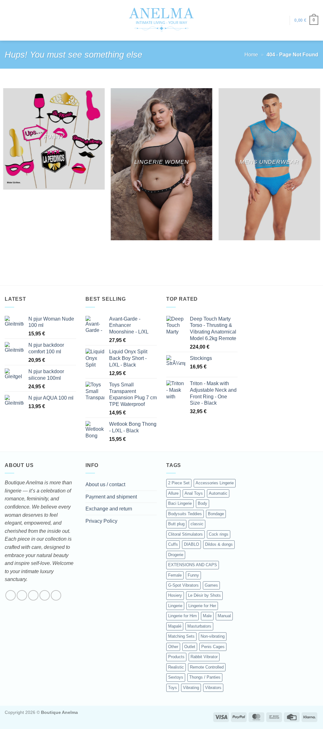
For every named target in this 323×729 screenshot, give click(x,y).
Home (251, 54)
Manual (224, 615)
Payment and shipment (111, 496)
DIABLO (191, 544)
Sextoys (175, 677)
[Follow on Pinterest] (56, 595)
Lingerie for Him (182, 615)
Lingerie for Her (202, 605)
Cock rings (218, 534)
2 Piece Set (179, 483)
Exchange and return (108, 508)
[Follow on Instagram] (22, 595)
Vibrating (191, 687)
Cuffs (173, 544)
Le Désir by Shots (204, 595)
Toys (172, 687)
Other (173, 646)
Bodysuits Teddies (185, 513)
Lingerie (175, 605)
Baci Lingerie (180, 503)
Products (176, 656)
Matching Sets (181, 636)
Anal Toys (194, 493)
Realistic (176, 667)
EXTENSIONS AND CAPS (192, 564)
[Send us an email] (44, 595)
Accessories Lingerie (215, 483)
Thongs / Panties (204, 677)
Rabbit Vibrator (204, 656)
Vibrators (213, 687)
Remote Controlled (207, 667)
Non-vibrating (213, 636)
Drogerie (175, 554)
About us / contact (105, 484)
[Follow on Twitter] (33, 595)
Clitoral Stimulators (185, 534)
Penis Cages (213, 646)
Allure (173, 493)
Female (175, 575)
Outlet (189, 646)
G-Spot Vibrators (183, 585)
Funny (193, 575)
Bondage (216, 513)
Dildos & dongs (219, 544)
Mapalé (174, 626)
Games (211, 585)
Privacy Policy (101, 521)
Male (207, 615)
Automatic (218, 493)
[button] (282, 20)
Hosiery (175, 595)
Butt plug (176, 523)
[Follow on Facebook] (10, 595)
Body (202, 503)
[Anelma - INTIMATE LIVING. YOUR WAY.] (162, 20)
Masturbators (199, 626)
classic (197, 523)
